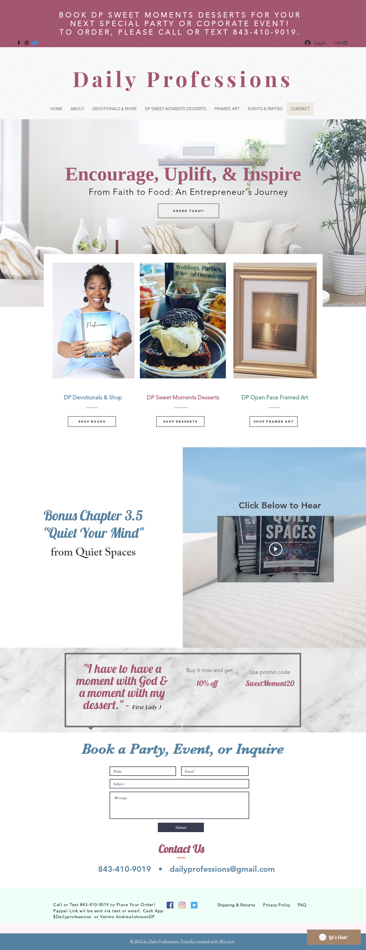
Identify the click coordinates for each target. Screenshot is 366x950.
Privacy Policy (276, 904)
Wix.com (226, 941)
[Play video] (275, 549)
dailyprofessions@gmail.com (222, 869)
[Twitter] (35, 43)
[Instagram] (182, 905)
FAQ (302, 904)
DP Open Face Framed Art (274, 397)
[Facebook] (170, 905)
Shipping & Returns (236, 904)
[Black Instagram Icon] (26, 43)
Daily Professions (183, 78)
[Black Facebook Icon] (18, 43)
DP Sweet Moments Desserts (183, 397)
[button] (340, 43)
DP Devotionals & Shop (93, 397)
